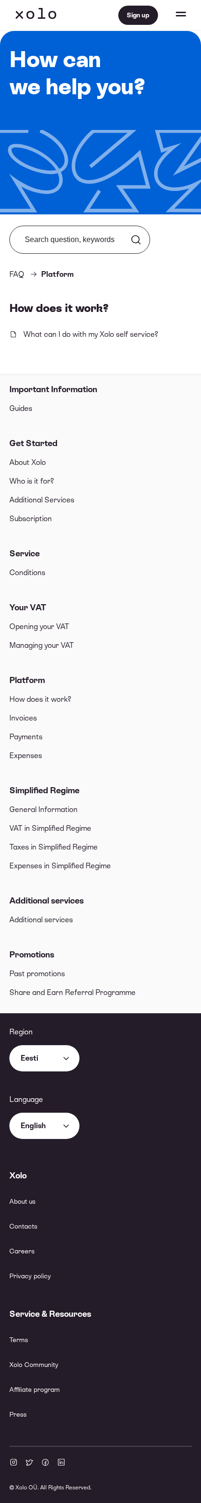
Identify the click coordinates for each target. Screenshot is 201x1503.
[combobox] (44, 1058)
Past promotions (37, 973)
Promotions (31, 954)
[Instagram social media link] (13, 1463)
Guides (20, 408)
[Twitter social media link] (29, 1463)
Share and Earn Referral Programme (72, 992)
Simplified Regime (44, 790)
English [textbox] (33, 1125)
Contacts (23, 1226)
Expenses (25, 755)
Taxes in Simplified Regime (53, 847)
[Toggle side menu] (172, 15)
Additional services (46, 900)
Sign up (138, 15)
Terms (18, 1340)
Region (21, 1031)
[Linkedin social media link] (61, 1463)
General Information (43, 809)
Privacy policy (30, 1276)
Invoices (23, 718)
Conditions (27, 572)
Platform (27, 680)
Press (18, 1414)
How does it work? (40, 699)
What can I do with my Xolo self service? (90, 334)
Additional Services (41, 499)
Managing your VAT (41, 645)
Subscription (30, 518)
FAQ (16, 274)
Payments (26, 736)
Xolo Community (33, 1364)
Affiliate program (34, 1389)
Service (24, 553)
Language (26, 1099)
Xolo (36, 15)
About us (22, 1201)
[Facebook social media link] (45, 1463)
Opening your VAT (39, 626)
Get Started (33, 443)
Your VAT (27, 607)
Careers (22, 1251)
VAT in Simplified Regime (50, 828)
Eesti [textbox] (29, 1058)
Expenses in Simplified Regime (60, 865)
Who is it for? (31, 481)
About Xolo (27, 462)
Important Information (53, 389)
